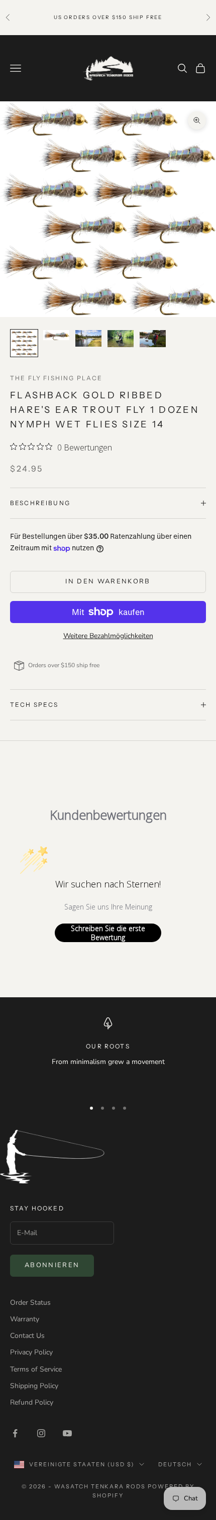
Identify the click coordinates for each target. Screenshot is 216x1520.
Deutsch (175, 1464)
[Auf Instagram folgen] (41, 1433)
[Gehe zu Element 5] (153, 339)
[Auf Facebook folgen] (15, 1433)
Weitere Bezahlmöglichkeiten (108, 636)
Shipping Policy (34, 1386)
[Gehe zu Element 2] (56, 335)
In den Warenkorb (107, 581)
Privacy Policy (31, 1352)
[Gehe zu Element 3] (88, 338)
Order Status (30, 1302)
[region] (108, 1054)
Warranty (24, 1319)
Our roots (108, 1046)
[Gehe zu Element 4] (120, 339)
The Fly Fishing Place (56, 378)
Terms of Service (36, 1369)
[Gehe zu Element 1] (24, 343)
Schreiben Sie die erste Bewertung (108, 933)
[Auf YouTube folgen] (67, 1433)
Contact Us (27, 1335)
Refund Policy (31, 1402)
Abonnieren (52, 1265)
